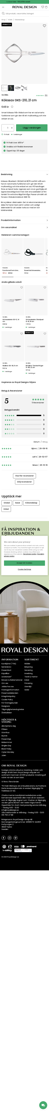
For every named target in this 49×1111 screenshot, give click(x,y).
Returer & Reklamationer (12, 680)
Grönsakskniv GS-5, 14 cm (11, 320)
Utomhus (5, 732)
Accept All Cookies (24, 563)
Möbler (27, 664)
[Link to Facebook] (4, 838)
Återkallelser (7, 713)
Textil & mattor (31, 677)
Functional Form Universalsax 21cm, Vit (12, 270)
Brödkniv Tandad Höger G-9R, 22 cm (34, 366)
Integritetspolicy (8, 696)
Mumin (4, 736)
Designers (6, 706)
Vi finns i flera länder (10, 782)
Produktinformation (11, 220)
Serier (26, 690)
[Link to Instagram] (10, 838)
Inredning (28, 673)
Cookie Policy (7, 699)
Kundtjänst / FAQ (9, 664)
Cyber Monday (8, 752)
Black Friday (6, 749)
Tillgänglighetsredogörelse (13, 709)
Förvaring (28, 683)
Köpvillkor (5, 673)
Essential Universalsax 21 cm (33, 270)
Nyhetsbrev (6, 667)
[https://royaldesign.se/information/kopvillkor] (23, 850)
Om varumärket (9, 227)
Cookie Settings (24, 569)
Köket (26, 680)
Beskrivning (6, 174)
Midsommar (7, 742)
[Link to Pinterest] (16, 838)
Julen (4, 755)
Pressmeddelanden (10, 693)
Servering (28, 670)
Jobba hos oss (8, 686)
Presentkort (6, 670)
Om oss (5, 683)
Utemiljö (28, 686)
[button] (42, 7)
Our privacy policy (30, 554)
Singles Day (6, 745)
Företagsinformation (10, 690)
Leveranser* (7, 677)
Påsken (5, 729)
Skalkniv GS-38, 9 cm (10, 366)
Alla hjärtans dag (9, 726)
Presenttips (6, 739)
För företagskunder (10, 703)
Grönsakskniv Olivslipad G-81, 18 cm (34, 320)
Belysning (28, 667)
